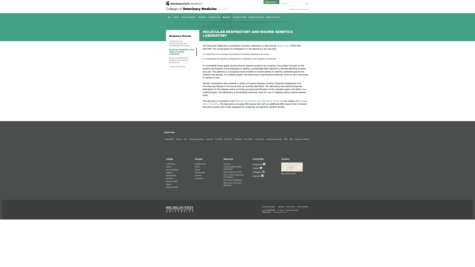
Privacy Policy (290, 207)
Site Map (281, 207)
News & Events (273, 17)
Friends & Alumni (256, 17)
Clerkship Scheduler (196, 139)
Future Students (188, 17)
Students (202, 17)
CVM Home (170, 164)
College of (191, 9)
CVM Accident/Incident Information (233, 168)
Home (169, 17)
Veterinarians (200, 173)
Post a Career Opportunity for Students (234, 176)
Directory (227, 164)
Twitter (256, 168)
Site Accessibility (302, 207)
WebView (238, 139)
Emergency (199, 178)
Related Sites (223, 9)
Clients (197, 170)
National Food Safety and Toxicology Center (257, 101)
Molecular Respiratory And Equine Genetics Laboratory (181, 52)
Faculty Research (224, 26)
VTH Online (248, 139)
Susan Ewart (283, 46)
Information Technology (233, 180)
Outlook (179, 139)
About (176, 17)
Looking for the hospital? (299, 9)
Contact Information (268, 207)
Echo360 (218, 139)
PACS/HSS (228, 139)
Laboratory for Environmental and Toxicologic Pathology (179, 43)
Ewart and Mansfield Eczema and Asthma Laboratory (179, 60)
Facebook (257, 164)
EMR (285, 139)
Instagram (257, 172)
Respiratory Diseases (239, 26)
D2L (185, 139)
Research (227, 17)
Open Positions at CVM (232, 172)
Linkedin (256, 176)
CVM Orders (259, 139)
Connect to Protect (302, 139)
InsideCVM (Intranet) (274, 139)
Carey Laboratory (177, 67)
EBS (291, 139)
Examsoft (209, 139)
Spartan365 (169, 139)
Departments (214, 17)
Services (198, 176)
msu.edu (282, 210)
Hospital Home (200, 164)
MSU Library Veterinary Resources (233, 184)
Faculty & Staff (239, 17)
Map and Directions (288, 174)
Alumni (168, 184)
